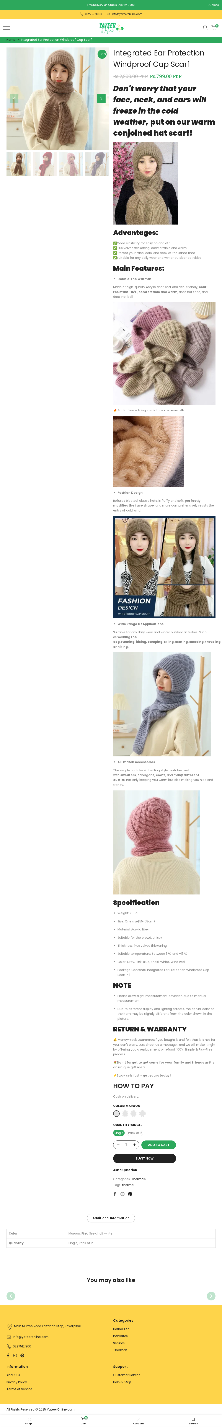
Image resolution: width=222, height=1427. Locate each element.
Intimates (120, 1336)
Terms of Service (19, 1389)
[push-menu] (6, 28)
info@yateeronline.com (127, 14)
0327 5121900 (93, 14)
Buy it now (144, 1158)
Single (118, 1133)
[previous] (14, 98)
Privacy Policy (17, 1382)
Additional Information (111, 1218)
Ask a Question (125, 1170)
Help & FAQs (122, 1382)
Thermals (138, 1179)
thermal (128, 1185)
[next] (101, 98)
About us (13, 1375)
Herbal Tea (121, 1329)
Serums (119, 1343)
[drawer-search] (205, 27)
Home (11, 39)
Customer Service (126, 1375)
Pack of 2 (135, 1133)
